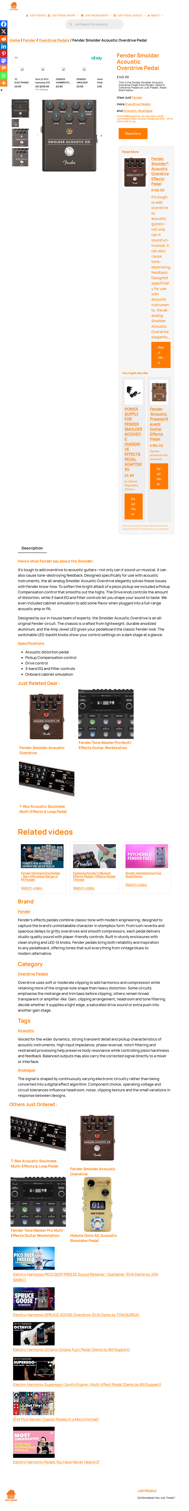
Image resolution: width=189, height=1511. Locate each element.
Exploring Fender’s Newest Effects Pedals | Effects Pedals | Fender (94, 876)
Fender (29, 40)
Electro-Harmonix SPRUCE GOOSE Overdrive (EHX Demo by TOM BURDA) (76, 1314)
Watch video (31, 888)
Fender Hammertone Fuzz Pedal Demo (144, 874)
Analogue (145, 111)
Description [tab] (32, 548)
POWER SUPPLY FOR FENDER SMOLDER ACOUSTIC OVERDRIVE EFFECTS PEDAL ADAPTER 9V (133, 439)
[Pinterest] (3, 53)
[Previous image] (37, 135)
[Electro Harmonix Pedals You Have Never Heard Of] (34, 1443)
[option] (15, 123)
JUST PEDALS (147, 1491)
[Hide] (1, 90)
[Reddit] (3, 39)
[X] (3, 31)
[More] (3, 83)
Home (14, 40)
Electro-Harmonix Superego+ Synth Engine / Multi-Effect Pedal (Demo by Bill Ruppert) (87, 1384)
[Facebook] (3, 24)
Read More (133, 133)
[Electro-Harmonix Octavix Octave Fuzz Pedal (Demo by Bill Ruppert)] (34, 1334)
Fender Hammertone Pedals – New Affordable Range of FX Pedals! (40, 876)
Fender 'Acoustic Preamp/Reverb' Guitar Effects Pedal (159, 424)
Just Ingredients (96, 15)
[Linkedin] (3, 46)
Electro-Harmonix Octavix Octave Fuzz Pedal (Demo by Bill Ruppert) (71, 1349)
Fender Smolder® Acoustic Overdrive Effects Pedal (160, 171)
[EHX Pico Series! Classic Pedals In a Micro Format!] (34, 1404)
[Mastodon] (3, 61)
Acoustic (130, 111)
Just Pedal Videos (129, 15)
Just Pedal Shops (63, 15)
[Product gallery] (69, 135)
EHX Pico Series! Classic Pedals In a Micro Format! (56, 1419)
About (155, 15)
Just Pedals (37, 15)
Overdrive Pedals (54, 40)
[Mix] (3, 68)
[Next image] (101, 135)
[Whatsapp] (3, 75)
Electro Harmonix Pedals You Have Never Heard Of (56, 1461)
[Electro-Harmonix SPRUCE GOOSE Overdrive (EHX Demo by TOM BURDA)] (34, 1299)
